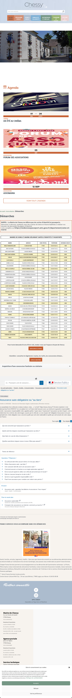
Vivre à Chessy (27, 18)
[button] (69, 667)
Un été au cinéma (12, 121)
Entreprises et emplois (46, 18)
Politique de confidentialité (34, 678)
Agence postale (10, 638)
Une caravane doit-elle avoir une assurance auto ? (20, 467)
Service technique (11, 662)
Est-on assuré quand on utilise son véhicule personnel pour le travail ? (26, 472)
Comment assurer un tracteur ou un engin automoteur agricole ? (24, 469)
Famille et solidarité (35, 18)
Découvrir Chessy (18, 18)
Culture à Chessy (64, 19)
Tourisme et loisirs (56, 19)
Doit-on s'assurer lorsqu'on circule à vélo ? (18, 474)
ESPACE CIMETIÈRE (36, 360)
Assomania (9, 193)
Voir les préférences (36, 693)
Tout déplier (66, 421)
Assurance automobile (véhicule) (45, 388)
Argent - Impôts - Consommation (24, 388)
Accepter (36, 683)
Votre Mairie (11, 18)
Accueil (2, 211)
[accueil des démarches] (36, 378)
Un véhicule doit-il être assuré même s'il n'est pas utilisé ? (22, 461)
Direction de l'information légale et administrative (13, 517)
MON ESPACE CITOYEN (36, 348)
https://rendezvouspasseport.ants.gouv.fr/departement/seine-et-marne (35, 229)
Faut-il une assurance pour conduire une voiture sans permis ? (24, 479)
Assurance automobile (12, 501)
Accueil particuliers (7, 388)
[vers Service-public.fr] (59, 383)
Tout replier (55, 421)
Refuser (36, 688)
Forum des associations (16, 157)
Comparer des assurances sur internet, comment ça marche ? (24, 505)
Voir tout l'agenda (36, 200)
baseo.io (16, 518)
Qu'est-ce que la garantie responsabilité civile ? (19, 477)
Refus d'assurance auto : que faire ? (16, 464)
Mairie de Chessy (10, 613)
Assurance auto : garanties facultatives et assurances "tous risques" (25, 489)
